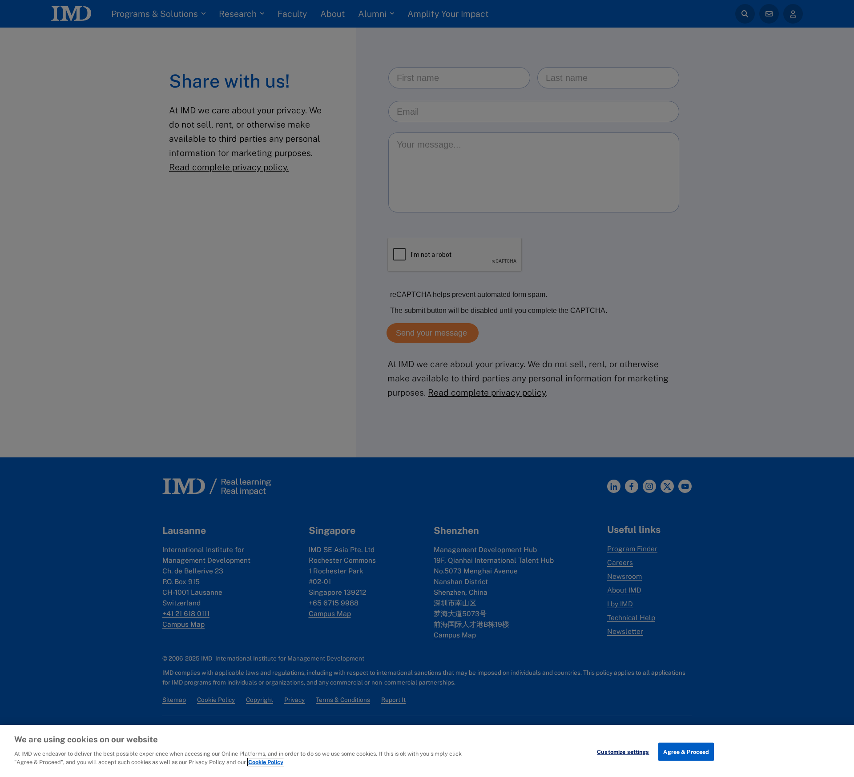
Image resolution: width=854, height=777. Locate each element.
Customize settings (623, 751)
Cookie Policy (265, 762)
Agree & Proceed (686, 751)
